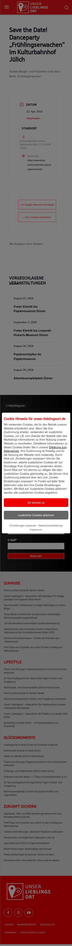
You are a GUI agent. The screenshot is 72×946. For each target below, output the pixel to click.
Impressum (36, 529)
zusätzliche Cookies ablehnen (36, 515)
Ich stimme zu (36, 502)
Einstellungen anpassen (23, 525)
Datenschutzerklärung (50, 525)
